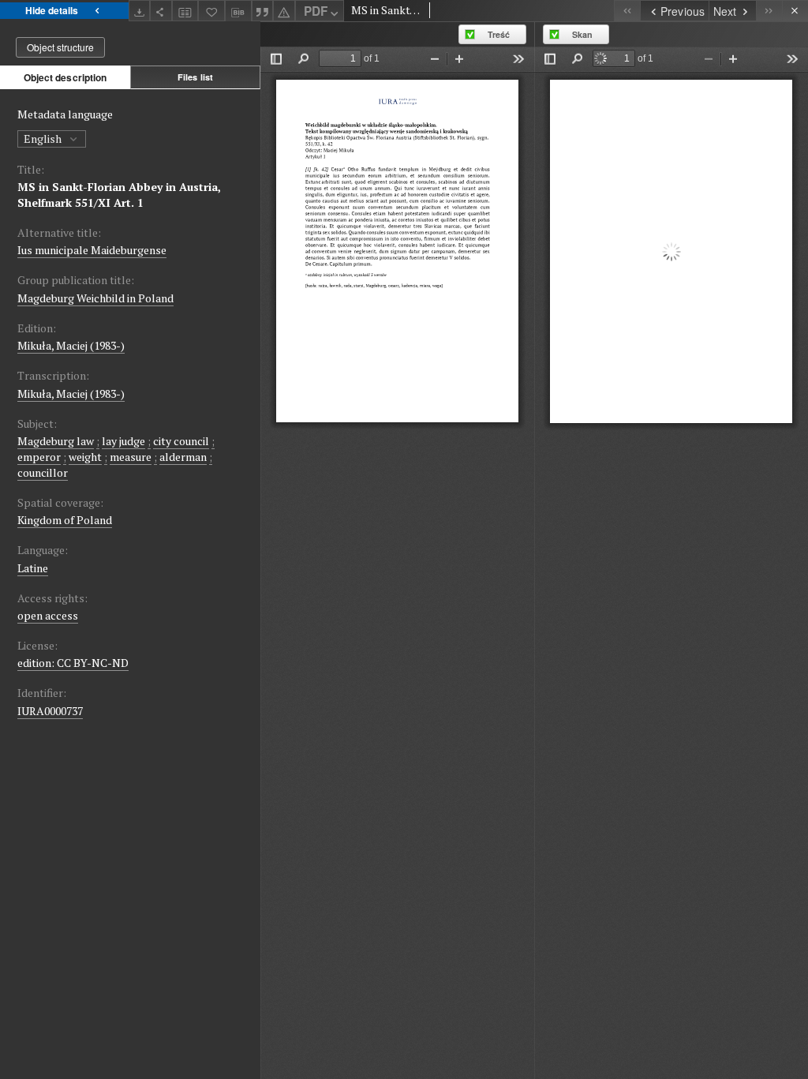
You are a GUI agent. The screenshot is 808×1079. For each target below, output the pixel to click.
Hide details (51, 10)
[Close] (795, 10)
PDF (315, 11)
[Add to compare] (185, 10)
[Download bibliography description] (238, 11)
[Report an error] (284, 10)
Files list (195, 77)
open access (47, 615)
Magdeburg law (55, 440)
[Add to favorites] (211, 10)
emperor (39, 456)
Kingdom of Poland (64, 519)
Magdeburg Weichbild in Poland (95, 297)
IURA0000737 (50, 710)
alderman (183, 456)
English (44, 138)
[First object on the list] (627, 10)
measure (131, 456)
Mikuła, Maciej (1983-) (71, 345)
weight (85, 456)
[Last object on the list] (769, 10)
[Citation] (263, 10)
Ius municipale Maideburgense (91, 249)
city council (181, 440)
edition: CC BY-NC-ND (73, 662)
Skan (582, 34)
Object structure (60, 47)
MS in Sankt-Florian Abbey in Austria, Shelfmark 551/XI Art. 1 (119, 194)
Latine (32, 567)
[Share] (161, 10)
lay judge (123, 440)
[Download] (140, 10)
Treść (499, 34)
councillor (42, 472)
